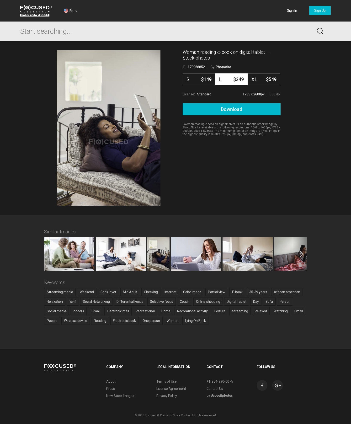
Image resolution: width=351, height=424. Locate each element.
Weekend (87, 292)
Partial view (216, 292)
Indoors (78, 311)
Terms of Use (166, 381)
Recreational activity (192, 311)
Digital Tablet (236, 301)
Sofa (269, 301)
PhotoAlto (223, 67)
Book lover (108, 292)
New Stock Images (120, 396)
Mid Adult (130, 292)
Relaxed (261, 311)
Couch (184, 301)
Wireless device (75, 321)
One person (151, 321)
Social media (56, 311)
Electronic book (124, 321)
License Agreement (171, 389)
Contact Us (215, 389)
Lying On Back (195, 321)
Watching (281, 311)
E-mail (95, 311)
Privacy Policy (166, 396)
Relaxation (55, 301)
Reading (100, 321)
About (111, 381)
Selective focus (161, 301)
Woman (172, 321)
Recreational (145, 311)
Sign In (292, 10)
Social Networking (96, 301)
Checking (151, 292)
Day (256, 301)
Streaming (240, 311)
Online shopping (208, 301)
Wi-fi (72, 301)
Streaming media (60, 292)
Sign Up (320, 10)
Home (165, 311)
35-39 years (258, 292)
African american (287, 292)
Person (285, 301)
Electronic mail (118, 311)
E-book (237, 292)
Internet (170, 292)
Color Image (192, 292)
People (52, 321)
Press (110, 389)
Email (298, 311)
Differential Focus (130, 301)
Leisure (219, 311)
